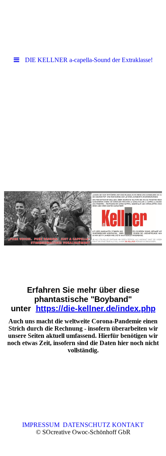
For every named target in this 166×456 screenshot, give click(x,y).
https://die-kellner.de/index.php (96, 308)
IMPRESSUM (42, 424)
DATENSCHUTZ (86, 424)
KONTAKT (127, 424)
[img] (83, 114)
